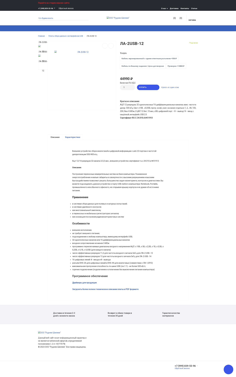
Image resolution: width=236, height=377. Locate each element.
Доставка (174, 8)
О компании (97, 337)
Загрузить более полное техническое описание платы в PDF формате (105, 289)
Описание (55, 137)
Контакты (185, 8)
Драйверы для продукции (84, 283)
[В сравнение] (105, 45)
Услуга (123, 53)
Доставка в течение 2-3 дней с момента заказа (64, 314)
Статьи (194, 8)
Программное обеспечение (92, 28)
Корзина (192, 20)
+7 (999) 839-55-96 (45, 8)
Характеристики (72, 137)
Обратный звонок (66, 8)
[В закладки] (111, 45)
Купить (143, 87)
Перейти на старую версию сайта (53, 3)
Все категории (47, 28)
